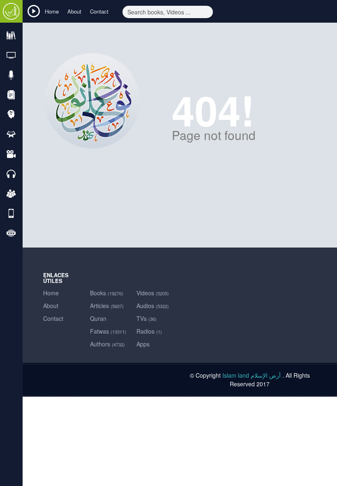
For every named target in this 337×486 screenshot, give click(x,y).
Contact (99, 11)
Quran (98, 318)
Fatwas (108, 331)
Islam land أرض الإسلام (251, 375)
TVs (146, 318)
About (74, 11)
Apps (143, 344)
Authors (107, 344)
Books (106, 293)
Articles (107, 305)
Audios (152, 305)
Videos (152, 293)
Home (52, 11)
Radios (149, 331)
